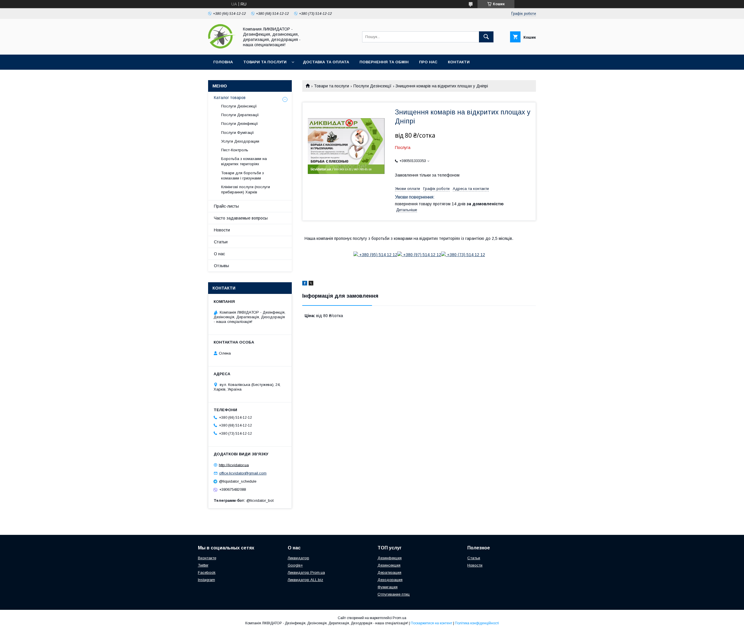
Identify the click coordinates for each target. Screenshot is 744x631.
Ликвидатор (298, 558)
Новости (222, 230)
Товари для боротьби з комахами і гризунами (242, 175)
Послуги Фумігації (237, 132)
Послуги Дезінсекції (372, 86)
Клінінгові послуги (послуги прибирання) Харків (245, 189)
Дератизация (389, 572)
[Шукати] (486, 36)
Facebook (207, 572)
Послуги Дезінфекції (239, 123)
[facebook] (304, 284)
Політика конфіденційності (477, 623)
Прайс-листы (226, 206)
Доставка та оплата (326, 62)
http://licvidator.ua (234, 465)
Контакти (459, 62)
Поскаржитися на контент (431, 623)
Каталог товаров (230, 97)
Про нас (428, 62)
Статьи (221, 242)
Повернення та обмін (384, 62)
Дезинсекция (389, 565)
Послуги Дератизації (240, 115)
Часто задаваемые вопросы (241, 218)
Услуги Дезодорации (240, 141)
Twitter (203, 565)
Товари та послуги (265, 62)
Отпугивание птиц (394, 594)
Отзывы (221, 265)
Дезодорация (390, 580)
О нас (219, 253)
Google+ (295, 565)
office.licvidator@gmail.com (243, 473)
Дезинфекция (390, 558)
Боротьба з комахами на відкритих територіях (244, 161)
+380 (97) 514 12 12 (421, 254)
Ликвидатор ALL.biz (305, 580)
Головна (223, 62)
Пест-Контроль (234, 150)
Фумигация (388, 587)
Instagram (206, 580)
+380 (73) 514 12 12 (465, 254)
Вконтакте (207, 558)
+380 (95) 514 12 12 (377, 254)
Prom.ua (399, 618)
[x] (311, 284)
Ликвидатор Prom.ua (306, 572)
